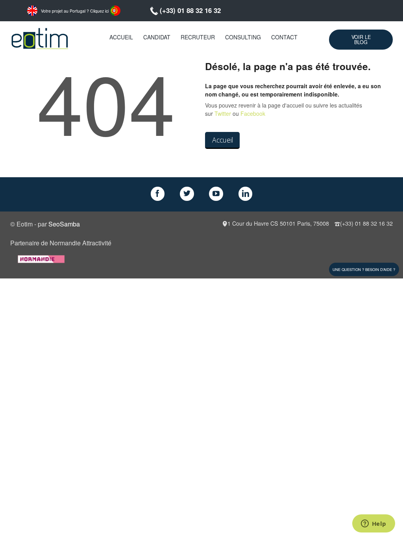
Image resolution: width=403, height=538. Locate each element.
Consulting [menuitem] (243, 37)
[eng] (32, 10)
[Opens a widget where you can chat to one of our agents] (373, 524)
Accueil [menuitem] (121, 37)
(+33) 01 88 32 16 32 (190, 10)
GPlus (216, 194)
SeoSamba (64, 223)
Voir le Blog (361, 39)
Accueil (222, 140)
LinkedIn (245, 194)
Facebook (252, 113)
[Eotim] (39, 37)
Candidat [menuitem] (156, 37)
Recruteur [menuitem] (198, 37)
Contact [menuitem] (284, 37)
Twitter (222, 113)
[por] (115, 10)
